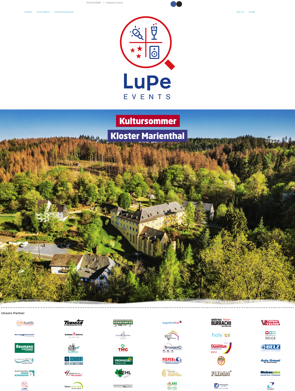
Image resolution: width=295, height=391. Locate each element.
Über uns (240, 12)
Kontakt (252, 12)
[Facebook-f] (173, 4)
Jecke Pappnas (43, 12)
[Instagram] (179, 4)
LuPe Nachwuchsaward (64, 12)
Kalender (28, 12)
